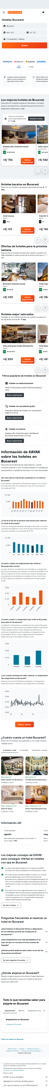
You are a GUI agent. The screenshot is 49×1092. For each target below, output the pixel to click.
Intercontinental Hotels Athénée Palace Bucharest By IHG (18, 346)
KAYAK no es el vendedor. (13, 1077)
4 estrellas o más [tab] (9, 750)
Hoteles (21, 1049)
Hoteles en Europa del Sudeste (30, 1051)
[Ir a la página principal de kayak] (15, 12)
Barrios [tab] (21, 1011)
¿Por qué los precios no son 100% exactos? (20, 1085)
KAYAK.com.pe (12, 1049)
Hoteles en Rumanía (12, 1051)
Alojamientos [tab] (10, 1011)
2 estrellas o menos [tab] (39, 750)
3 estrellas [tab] (24, 750)
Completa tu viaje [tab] (35, 1011)
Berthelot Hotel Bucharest (14, 284)
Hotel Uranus (8, 216)
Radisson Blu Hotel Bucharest (15, 146)
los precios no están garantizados (13, 1070)
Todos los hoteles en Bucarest (12, 1039)
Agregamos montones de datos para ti (18, 1081)
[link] (14, 395)
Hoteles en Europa (33, 1049)
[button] (3, 12)
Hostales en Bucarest (13, 1024)
